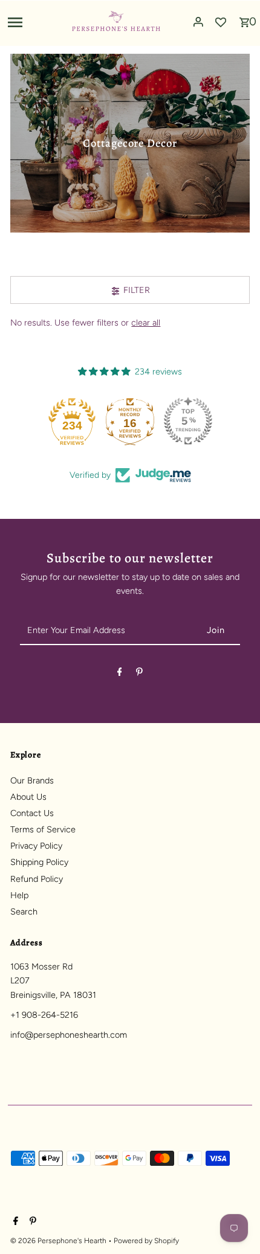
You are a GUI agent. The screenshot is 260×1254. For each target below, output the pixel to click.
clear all (145, 322)
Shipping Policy (39, 862)
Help (19, 895)
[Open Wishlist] (220, 22)
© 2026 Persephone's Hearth (59, 1240)
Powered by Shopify (146, 1240)
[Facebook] (119, 674)
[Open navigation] (35, 22)
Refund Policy (36, 878)
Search (23, 911)
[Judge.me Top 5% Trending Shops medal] (188, 421)
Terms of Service (43, 829)
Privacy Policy (36, 845)
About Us (28, 796)
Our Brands (32, 780)
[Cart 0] (244, 19)
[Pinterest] (139, 674)
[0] (244, 19)
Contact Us (32, 813)
